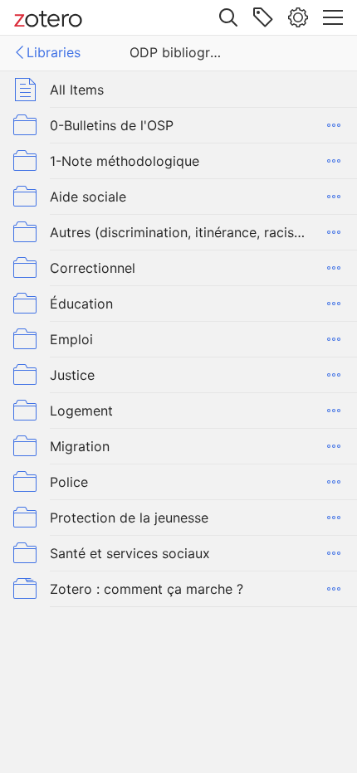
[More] (334, 125)
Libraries (54, 52)
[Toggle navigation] (332, 17)
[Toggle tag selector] (263, 17)
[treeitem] (178, 89)
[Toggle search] (228, 17)
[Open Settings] (298, 17)
